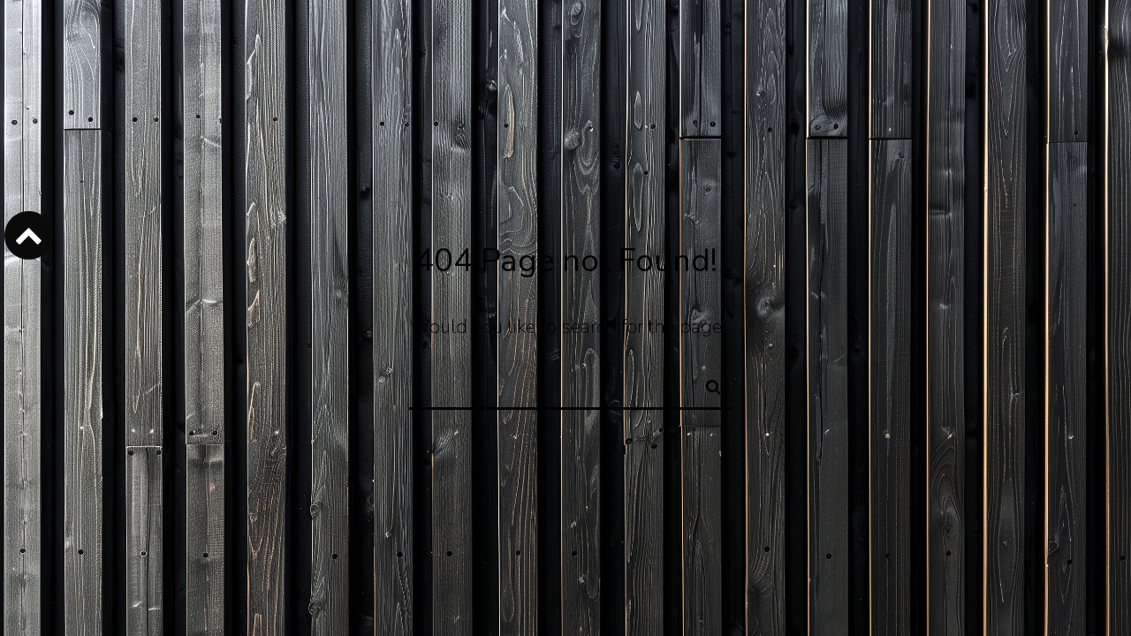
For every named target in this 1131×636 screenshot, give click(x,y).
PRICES (252, 64)
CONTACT (323, 64)
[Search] (706, 384)
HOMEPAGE (174, 64)
